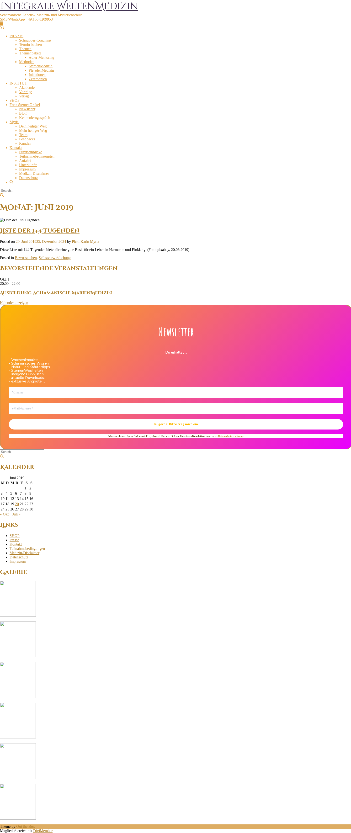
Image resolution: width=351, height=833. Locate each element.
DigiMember (43, 831)
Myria (14, 122)
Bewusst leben (26, 258)
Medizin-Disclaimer (34, 173)
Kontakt (16, 148)
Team (23, 135)
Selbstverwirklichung (55, 258)
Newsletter (27, 109)
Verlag (24, 96)
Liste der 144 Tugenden (40, 231)
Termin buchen (30, 44)
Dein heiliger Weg (33, 126)
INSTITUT (18, 83)
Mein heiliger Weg (33, 130)
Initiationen (37, 75)
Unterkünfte (28, 165)
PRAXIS (16, 36)
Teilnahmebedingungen (36, 156)
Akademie (27, 87)
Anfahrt (25, 161)
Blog (23, 113)
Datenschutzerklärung (230, 436)
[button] (1, 23)
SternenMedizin (41, 66)
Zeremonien (38, 79)
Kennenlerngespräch (34, 118)
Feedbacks (27, 139)
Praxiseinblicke (30, 152)
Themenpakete (30, 53)
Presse (14, 540)
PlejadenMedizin (41, 70)
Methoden (26, 62)
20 (17, 504)
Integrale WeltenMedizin (69, 6)
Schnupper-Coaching (35, 40)
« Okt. (5, 514)
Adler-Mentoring (41, 57)
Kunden (25, 143)
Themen (25, 49)
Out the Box (25, 826)
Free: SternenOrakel (25, 105)
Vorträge (25, 92)
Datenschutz (28, 178)
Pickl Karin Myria (85, 241)
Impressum (27, 169)
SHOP (15, 100)
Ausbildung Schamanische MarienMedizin (56, 293)
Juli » (16, 514)
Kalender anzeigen (14, 303)
